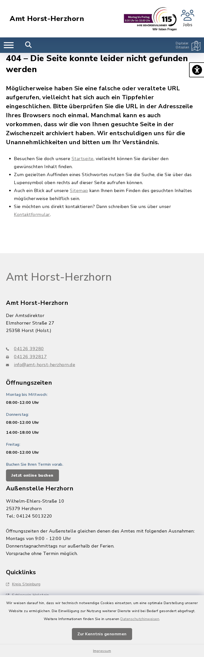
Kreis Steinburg (26, 584)
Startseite (83, 159)
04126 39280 (29, 349)
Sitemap (79, 191)
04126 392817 (30, 357)
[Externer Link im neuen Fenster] (150, 18)
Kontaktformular (32, 215)
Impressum (102, 651)
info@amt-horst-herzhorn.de (44, 365)
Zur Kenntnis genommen (102, 634)
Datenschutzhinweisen (139, 619)
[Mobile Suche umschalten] (28, 45)
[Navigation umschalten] (8, 45)
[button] (196, 69)
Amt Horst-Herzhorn (47, 18)
